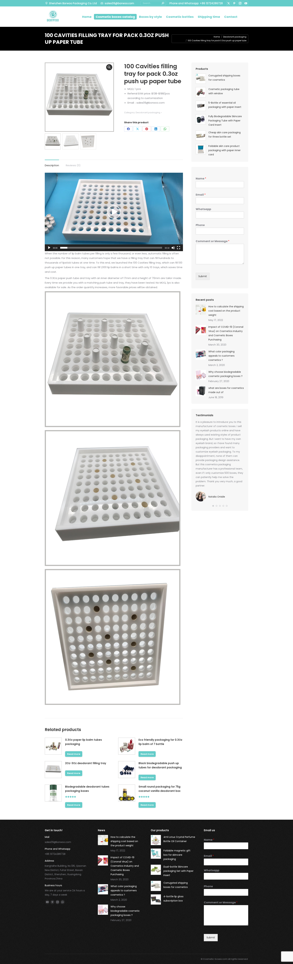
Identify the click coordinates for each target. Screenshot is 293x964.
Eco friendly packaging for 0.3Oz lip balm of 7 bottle (160, 742)
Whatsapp (203, 209)
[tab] (52, 164)
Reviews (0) (73, 165)
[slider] (111, 248)
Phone (200, 225)
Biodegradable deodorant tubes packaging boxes (87, 789)
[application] (114, 212)
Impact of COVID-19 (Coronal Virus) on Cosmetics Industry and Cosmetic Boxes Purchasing (225, 333)
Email (201, 195)
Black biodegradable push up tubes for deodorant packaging (160, 765)
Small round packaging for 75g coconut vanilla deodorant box (159, 789)
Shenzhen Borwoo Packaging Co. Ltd (73, 3)
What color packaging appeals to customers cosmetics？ (221, 356)
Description (52, 165)
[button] (114, 212)
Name (201, 179)
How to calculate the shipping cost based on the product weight (226, 311)
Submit (202, 276)
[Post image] (201, 309)
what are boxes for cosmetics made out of (226, 390)
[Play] (49, 247)
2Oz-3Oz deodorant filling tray (85, 763)
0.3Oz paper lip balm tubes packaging (83, 742)
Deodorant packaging (148, 112)
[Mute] (173, 247)
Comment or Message (212, 241)
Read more (73, 754)
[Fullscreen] (178, 247)
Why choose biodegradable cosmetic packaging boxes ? (225, 374)
